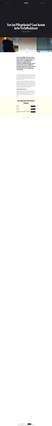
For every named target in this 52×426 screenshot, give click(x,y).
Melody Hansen (23, 31)
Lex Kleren (27, 31)
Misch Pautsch (29, 31)
